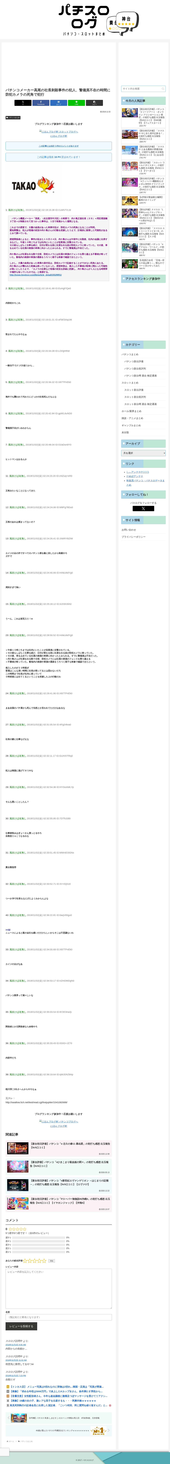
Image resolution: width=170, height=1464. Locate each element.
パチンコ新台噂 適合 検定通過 (140, 375)
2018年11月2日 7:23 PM (16, 1376)
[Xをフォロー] (143, 508)
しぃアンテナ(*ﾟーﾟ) (137, 472)
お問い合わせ (129, 529)
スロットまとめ (130, 382)
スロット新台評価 (133, 390)
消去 (51, 1261)
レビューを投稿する (21, 1326)
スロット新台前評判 (135, 397)
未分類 (125, 432)
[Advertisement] (59, 66)
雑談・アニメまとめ (132, 418)
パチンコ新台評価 (133, 361)
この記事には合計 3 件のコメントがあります (59, 146)
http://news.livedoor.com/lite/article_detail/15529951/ (36, 275)
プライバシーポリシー (134, 537)
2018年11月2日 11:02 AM (16, 1360)
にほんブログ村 (58, 136)
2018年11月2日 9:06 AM (16, 1345)
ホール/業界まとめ (131, 411)
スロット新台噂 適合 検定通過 (140, 404)
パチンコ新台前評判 (135, 368)
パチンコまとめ (14, 117)
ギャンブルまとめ (131, 425)
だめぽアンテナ (134, 476)
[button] (94, 103)
